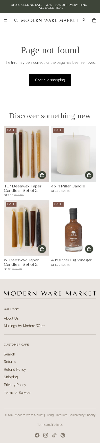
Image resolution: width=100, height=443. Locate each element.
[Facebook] (37, 435)
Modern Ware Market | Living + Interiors (41, 415)
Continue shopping (50, 80)
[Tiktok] (54, 435)
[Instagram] (46, 435)
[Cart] (94, 20)
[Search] (16, 20)
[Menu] (5, 20)
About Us (11, 318)
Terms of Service (17, 393)
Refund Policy (15, 369)
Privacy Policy (15, 385)
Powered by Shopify (82, 415)
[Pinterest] (63, 435)
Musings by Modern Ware (24, 326)
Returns (10, 362)
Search (9, 354)
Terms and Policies (50, 425)
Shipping (11, 377)
